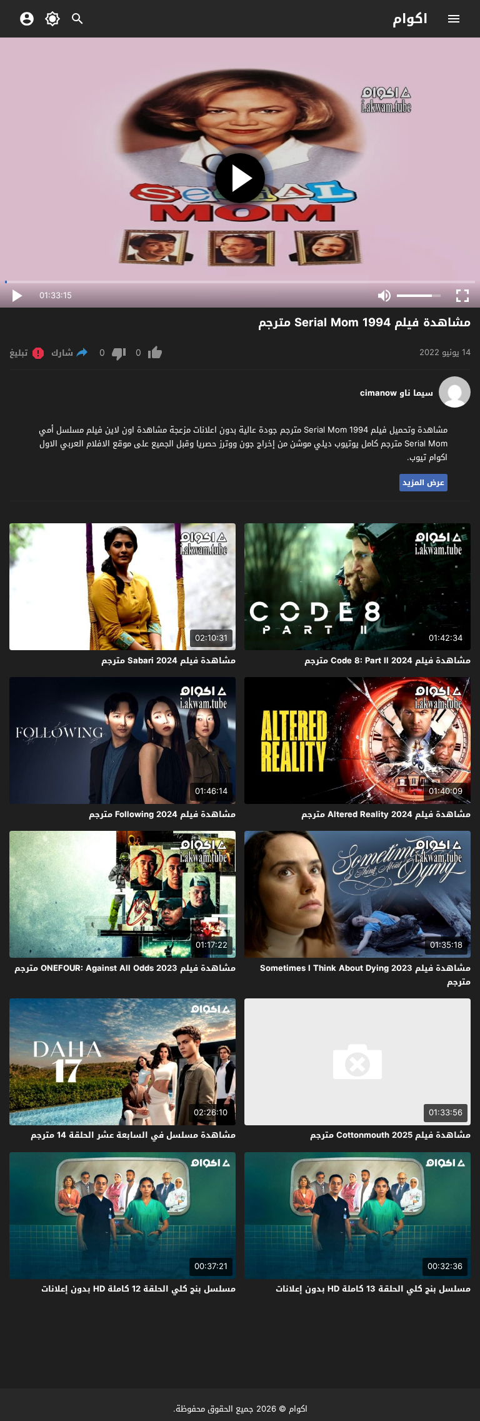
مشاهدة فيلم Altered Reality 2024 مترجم (386, 814)
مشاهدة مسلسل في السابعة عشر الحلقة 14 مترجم (133, 1135)
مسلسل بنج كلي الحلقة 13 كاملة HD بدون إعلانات (373, 1289)
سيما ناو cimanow (396, 393)
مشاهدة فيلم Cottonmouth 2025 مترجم (390, 1135)
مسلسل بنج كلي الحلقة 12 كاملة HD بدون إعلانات (138, 1289)
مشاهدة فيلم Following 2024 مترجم (162, 814)
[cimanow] (455, 405)
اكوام (410, 18)
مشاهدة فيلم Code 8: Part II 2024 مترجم (387, 660)
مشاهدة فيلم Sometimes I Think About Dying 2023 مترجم (365, 975)
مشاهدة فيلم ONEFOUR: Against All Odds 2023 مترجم (125, 968)
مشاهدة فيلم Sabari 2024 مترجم (168, 660)
